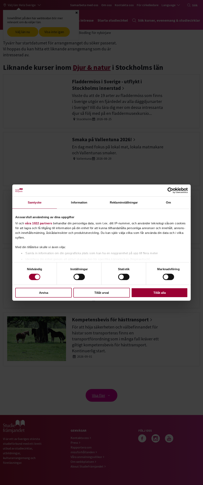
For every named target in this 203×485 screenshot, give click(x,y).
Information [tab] (79, 202)
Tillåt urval (101, 292)
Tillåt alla (159, 292)
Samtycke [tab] (34, 202)
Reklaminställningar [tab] (124, 202)
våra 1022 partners (38, 223)
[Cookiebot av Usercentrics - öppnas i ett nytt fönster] (170, 190)
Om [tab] (168, 202)
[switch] (79, 277)
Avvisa (43, 292)
